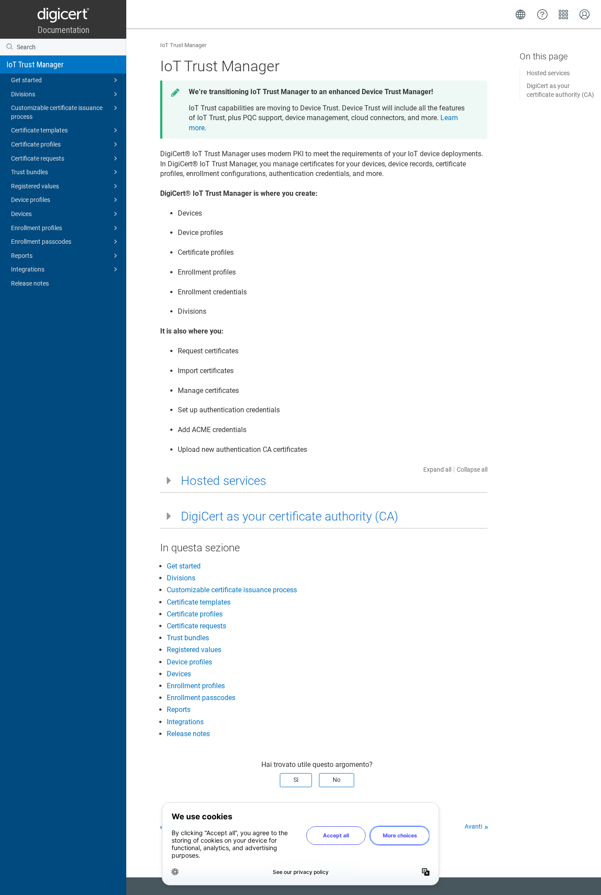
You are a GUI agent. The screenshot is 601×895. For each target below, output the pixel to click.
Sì (295, 779)
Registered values (35, 186)
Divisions (23, 94)
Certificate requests (37, 158)
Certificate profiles (36, 144)
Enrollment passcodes (41, 241)
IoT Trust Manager (35, 64)
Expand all (437, 469)
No (337, 779)
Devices (21, 213)
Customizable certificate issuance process (57, 112)
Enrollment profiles (36, 227)
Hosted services (548, 73)
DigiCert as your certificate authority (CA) (560, 90)
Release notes (30, 283)
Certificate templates (39, 130)
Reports (22, 255)
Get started (26, 80)
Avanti (473, 826)
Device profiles (30, 199)
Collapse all (472, 469)
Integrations (27, 269)
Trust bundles (29, 172)
